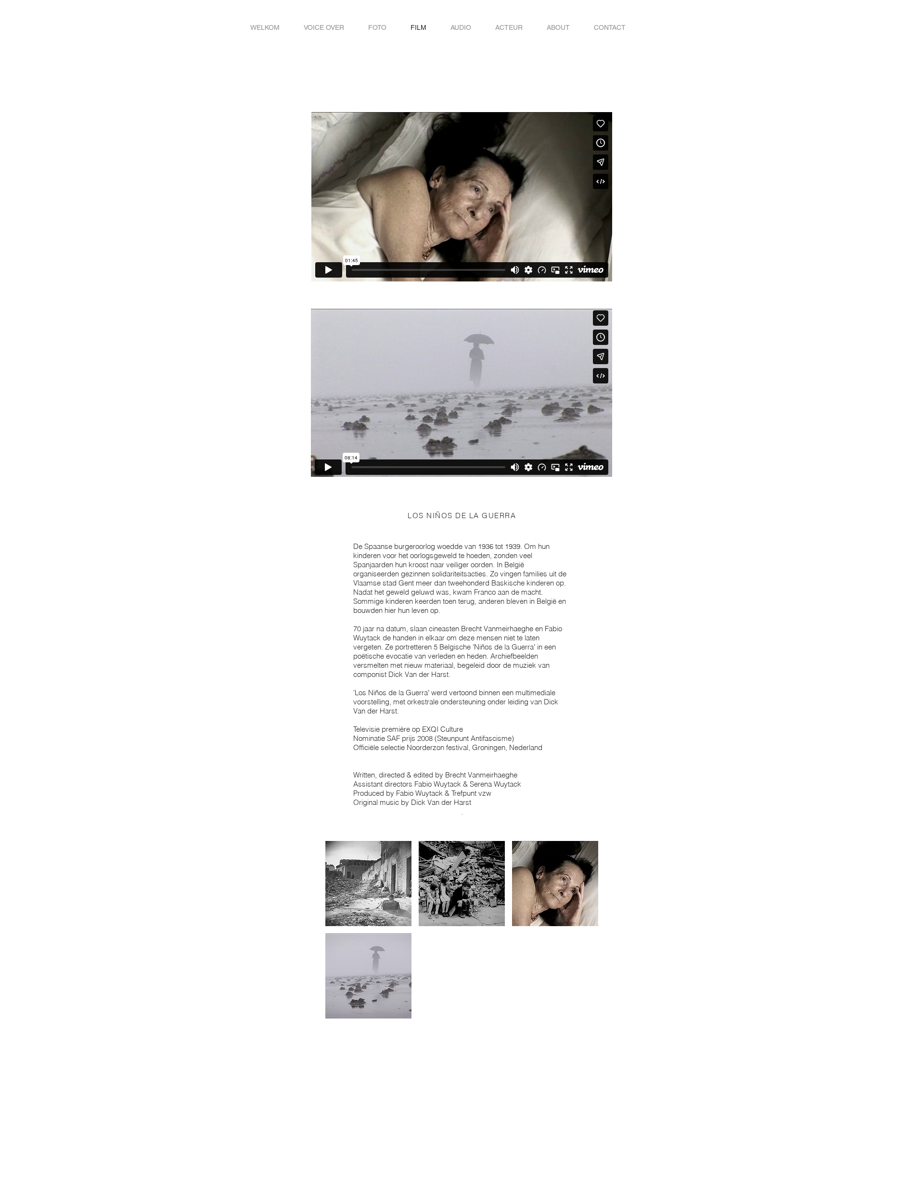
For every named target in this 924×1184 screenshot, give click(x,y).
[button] (368, 883)
